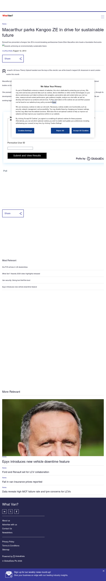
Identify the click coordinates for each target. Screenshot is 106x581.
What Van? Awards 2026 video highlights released (21, 273)
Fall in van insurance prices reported (22, 481)
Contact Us (7, 528)
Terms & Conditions (10, 545)
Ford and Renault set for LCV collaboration (25, 472)
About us (6, 520)
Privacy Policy (8, 541)
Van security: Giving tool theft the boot (16, 280)
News (4, 24)
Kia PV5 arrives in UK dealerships (15, 267)
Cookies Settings (25, 130)
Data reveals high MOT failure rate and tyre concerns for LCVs (36, 491)
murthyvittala (7, 50)
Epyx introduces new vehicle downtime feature (19, 287)
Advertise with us (9, 524)
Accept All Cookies (80, 130)
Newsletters (7, 532)
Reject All (60, 130)
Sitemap (5, 549)
